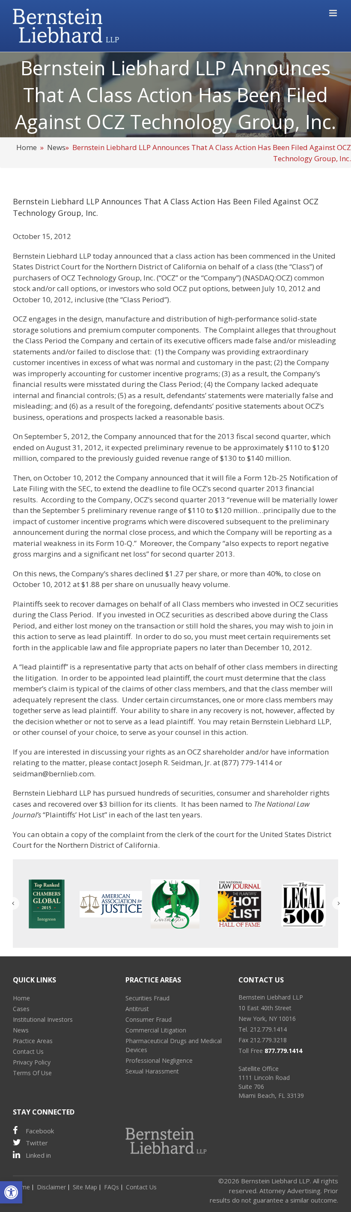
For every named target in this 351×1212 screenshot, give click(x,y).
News (56, 147)
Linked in (38, 1155)
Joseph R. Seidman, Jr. (175, 762)
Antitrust (137, 1009)
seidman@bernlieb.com (53, 774)
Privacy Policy (32, 1062)
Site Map (85, 1187)
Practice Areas (33, 1041)
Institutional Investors (43, 1019)
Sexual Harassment (152, 1071)
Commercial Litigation (155, 1030)
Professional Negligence (159, 1060)
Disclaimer (51, 1187)
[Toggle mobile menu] (333, 13)
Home (26, 147)
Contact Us (28, 1051)
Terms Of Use (32, 1073)
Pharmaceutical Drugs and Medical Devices (173, 1045)
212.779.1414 (268, 1029)
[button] (11, 1192)
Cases (21, 1009)
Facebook (40, 1130)
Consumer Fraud (148, 1019)
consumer (233, 793)
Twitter (37, 1142)
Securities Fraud (147, 998)
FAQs (111, 1187)
